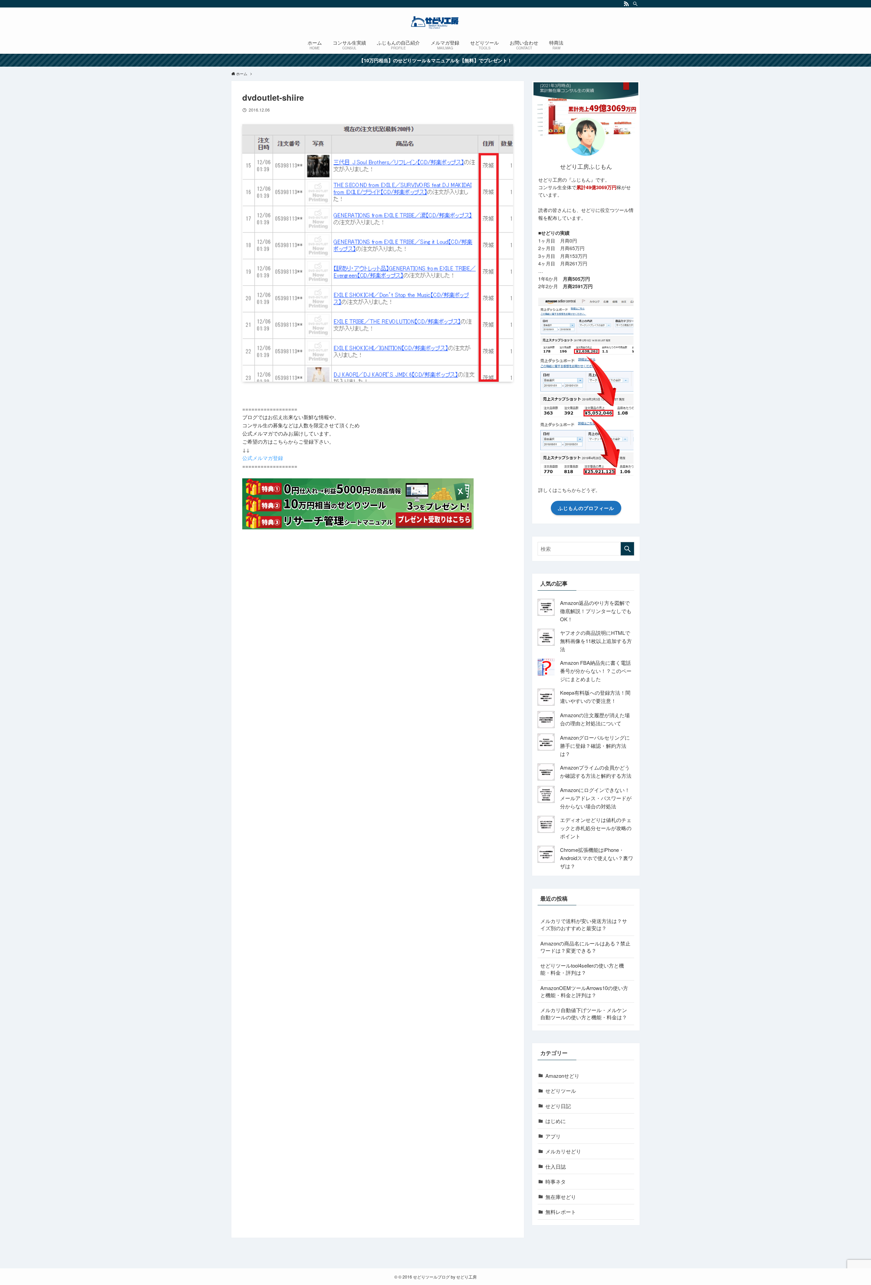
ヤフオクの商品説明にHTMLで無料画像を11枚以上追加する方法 (596, 641)
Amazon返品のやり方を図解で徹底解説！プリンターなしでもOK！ (595, 611)
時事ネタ (555, 1181)
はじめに (555, 1120)
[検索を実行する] (627, 549)
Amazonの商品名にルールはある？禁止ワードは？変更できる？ (585, 947)
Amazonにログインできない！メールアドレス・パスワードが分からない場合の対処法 (595, 798)
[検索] (635, 3)
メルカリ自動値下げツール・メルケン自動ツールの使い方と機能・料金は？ (583, 1013)
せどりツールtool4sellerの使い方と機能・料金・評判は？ (582, 969)
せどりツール (560, 1090)
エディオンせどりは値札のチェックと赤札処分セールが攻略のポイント (595, 828)
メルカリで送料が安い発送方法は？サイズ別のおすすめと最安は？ (583, 924)
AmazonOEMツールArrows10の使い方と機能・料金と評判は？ (584, 991)
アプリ (553, 1136)
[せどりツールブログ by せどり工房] (435, 22)
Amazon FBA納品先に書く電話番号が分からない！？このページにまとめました (595, 670)
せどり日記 (558, 1105)
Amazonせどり (562, 1075)
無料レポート (560, 1211)
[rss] (626, 3)
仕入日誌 (555, 1166)
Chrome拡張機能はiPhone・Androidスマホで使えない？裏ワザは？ (596, 858)
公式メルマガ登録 (262, 457)
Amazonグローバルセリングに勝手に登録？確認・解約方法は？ (595, 745)
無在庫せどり (560, 1196)
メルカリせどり (563, 1151)
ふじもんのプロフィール (586, 508)
